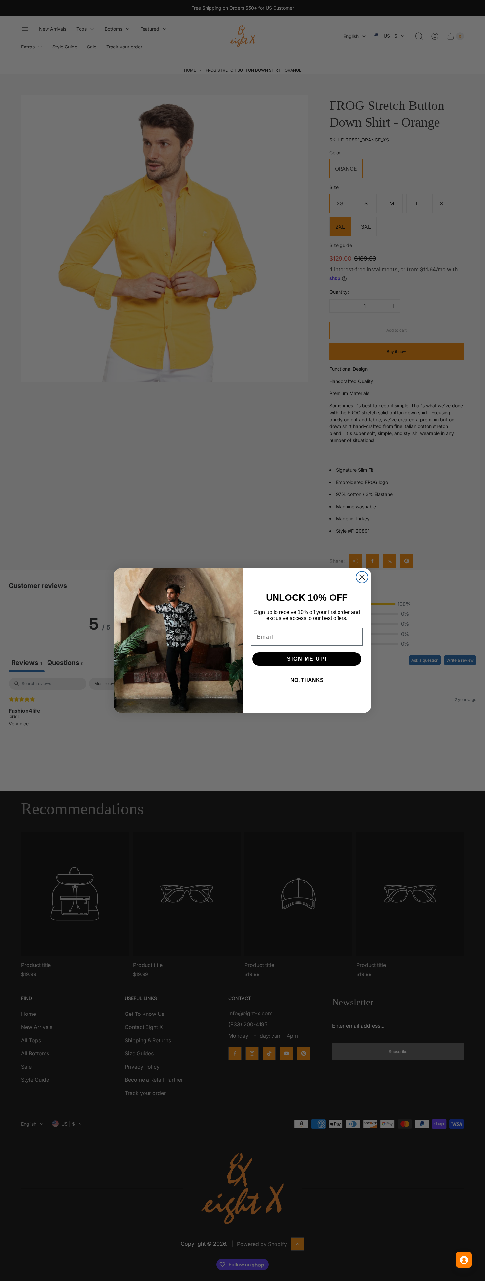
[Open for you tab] (464, 1260)
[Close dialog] (362, 577)
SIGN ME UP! (307, 659)
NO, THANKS (307, 680)
